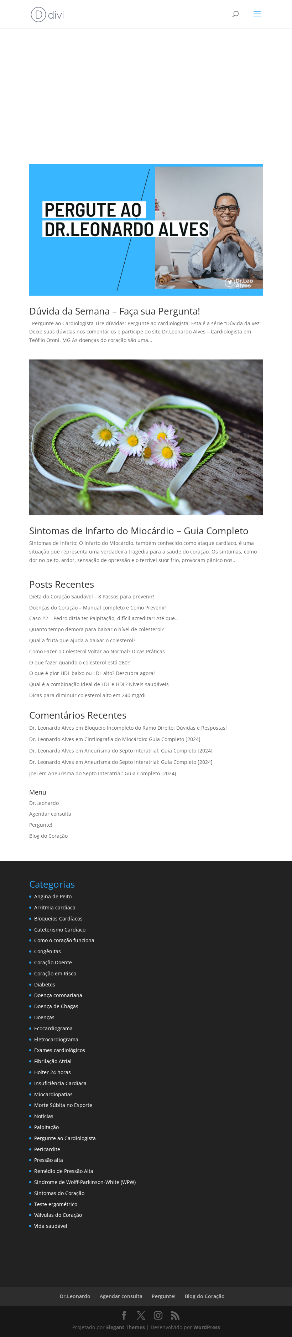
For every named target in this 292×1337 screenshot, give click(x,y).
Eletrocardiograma (56, 1039)
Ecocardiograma (53, 1028)
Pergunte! (40, 824)
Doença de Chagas (56, 1006)
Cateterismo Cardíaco (59, 929)
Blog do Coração (48, 835)
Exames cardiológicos (59, 1050)
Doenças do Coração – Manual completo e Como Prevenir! (98, 607)
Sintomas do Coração (59, 1193)
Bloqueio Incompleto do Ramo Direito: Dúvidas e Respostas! (155, 727)
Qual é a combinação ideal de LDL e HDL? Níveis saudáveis (99, 684)
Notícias (43, 1116)
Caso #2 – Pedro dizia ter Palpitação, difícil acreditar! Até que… (104, 618)
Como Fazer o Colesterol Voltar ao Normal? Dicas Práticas (97, 651)
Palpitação (46, 1127)
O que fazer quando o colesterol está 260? (79, 662)
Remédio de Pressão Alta (63, 1171)
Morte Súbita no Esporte (63, 1105)
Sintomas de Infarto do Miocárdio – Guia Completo (139, 530)
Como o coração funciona (64, 940)
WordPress (206, 1327)
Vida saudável (50, 1226)
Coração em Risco (55, 973)
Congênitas (47, 951)
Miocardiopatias (53, 1094)
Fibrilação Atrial (53, 1061)
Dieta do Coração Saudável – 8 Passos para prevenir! (91, 596)
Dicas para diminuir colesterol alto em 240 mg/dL (88, 695)
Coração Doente (53, 962)
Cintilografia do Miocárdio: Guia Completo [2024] (142, 739)
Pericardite (47, 1149)
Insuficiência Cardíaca (60, 1083)
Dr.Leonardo (44, 803)
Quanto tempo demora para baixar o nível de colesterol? (96, 629)
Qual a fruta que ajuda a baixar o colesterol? (82, 640)
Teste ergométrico (55, 1204)
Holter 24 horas (52, 1072)
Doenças (44, 1017)
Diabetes (44, 984)
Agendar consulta (50, 813)
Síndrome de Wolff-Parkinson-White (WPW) (85, 1182)
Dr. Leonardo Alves (51, 727)
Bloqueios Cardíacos (58, 918)
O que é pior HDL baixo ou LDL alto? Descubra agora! (92, 673)
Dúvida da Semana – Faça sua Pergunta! (114, 311)
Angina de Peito (53, 896)
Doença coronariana (58, 995)
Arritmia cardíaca (54, 907)
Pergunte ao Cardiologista (65, 1138)
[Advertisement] (146, 90)
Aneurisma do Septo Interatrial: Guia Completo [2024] (148, 750)
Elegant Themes (125, 1327)
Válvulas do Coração (58, 1214)
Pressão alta (48, 1160)
